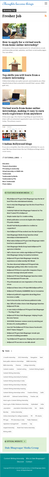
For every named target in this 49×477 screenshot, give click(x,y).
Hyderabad (34, 404)
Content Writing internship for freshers (15, 377)
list (36, 408)
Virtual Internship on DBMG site (12, 171)
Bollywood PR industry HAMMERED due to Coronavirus (25, 291)
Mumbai (5, 412)
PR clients (38, 416)
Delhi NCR (6, 396)
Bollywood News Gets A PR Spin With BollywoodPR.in (25, 288)
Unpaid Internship (8, 428)
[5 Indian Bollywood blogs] (14, 133)
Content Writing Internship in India (14, 381)
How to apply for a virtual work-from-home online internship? (21, 43)
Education (5, 164)
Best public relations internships (13, 361)
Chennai (18, 365)
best (41, 357)
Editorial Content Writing (20, 396)
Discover (6, 37)
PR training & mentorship (10, 169)
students (24, 424)
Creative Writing (33, 392)
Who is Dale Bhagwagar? (35, 458)
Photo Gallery (7, 184)
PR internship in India (17, 420)
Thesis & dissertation (9, 166)
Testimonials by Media (9, 176)
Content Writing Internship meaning (14, 389)
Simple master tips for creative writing (20, 216)
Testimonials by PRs (9, 179)
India (42, 404)
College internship (29, 365)
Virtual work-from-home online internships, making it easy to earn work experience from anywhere (23, 111)
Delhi (42, 392)
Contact (29, 462)
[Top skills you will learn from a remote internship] (14, 64)
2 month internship (9, 357)
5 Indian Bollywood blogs (17, 143)
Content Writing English (36, 369)
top (31, 424)
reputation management (11, 424)
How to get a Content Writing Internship (15, 400)
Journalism (6, 408)
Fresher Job (34, 396)
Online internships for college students (15, 416)
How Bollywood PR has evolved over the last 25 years (25, 231)
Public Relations (32, 420)
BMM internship (31, 361)
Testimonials (6, 174)
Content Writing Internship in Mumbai (15, 385)
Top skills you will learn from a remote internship (21, 76)
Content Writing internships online (14, 392)
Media (42, 408)
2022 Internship (23, 357)
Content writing (21, 369)
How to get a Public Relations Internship (15, 404)
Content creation (8, 369)
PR (31, 416)
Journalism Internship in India (22, 408)
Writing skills (7, 431)
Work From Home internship (26, 428)
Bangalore (34, 357)
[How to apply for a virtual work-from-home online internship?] (14, 31)
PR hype (5, 420)
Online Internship (16, 412)
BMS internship (8, 365)
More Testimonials (8, 181)
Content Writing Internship (11, 373)
